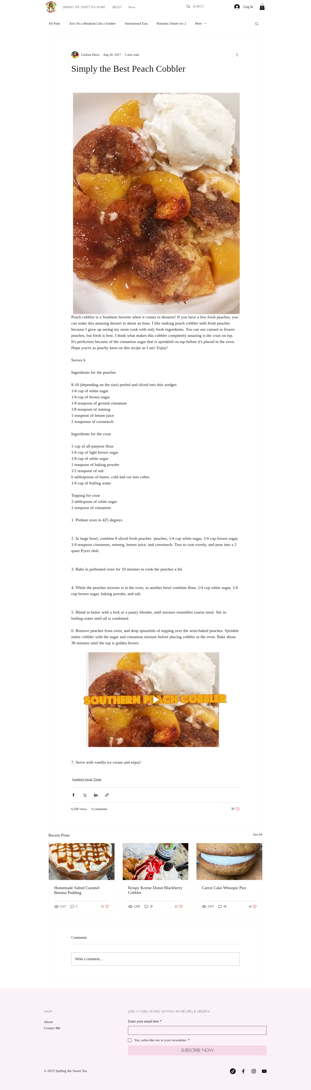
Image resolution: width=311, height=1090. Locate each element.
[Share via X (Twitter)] (84, 795)
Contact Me (52, 1028)
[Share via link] (107, 795)
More (198, 23)
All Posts (54, 23)
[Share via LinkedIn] (96, 795)
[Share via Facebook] (73, 795)
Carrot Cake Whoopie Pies (224, 887)
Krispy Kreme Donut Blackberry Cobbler (155, 890)
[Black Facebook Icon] (243, 1071)
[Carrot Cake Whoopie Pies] (229, 861)
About (48, 1022)
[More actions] (237, 54)
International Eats (136, 23)
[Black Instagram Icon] (254, 1071)
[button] (262, 7)
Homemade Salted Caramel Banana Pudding (76, 890)
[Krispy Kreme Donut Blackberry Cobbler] (156, 861)
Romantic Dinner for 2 (171, 23)
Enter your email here (145, 1021)
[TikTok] (233, 1071)
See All (258, 834)
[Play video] (155, 699)
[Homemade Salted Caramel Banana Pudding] (82, 861)
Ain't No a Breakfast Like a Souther (92, 23)
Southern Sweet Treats (86, 779)
